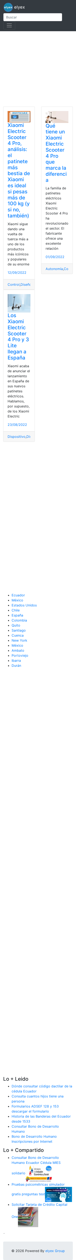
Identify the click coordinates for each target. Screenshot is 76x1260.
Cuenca (18, 635)
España (17, 615)
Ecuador (18, 595)
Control (14, 284)
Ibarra (16, 660)
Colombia (19, 620)
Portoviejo (20, 655)
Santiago (19, 630)
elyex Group (55, 1251)
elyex (19, 7)
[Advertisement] (38, 69)
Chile (16, 610)
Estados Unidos (24, 605)
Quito (16, 625)
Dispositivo (17, 436)
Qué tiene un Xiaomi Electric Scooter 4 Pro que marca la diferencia (56, 153)
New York (19, 640)
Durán (16, 665)
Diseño (25, 284)
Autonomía (54, 269)
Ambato (18, 650)
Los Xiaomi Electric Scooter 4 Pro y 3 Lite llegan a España (18, 336)
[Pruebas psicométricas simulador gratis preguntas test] (58, 1194)
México (17, 600)
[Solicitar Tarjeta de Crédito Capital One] (28, 1217)
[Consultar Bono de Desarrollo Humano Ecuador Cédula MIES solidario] (38, 1173)
